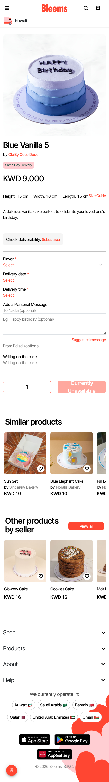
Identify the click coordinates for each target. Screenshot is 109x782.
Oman (88, 717)
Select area (50, 239)
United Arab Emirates (51, 717)
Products (14, 648)
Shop (9, 632)
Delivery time (16, 289)
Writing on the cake (20, 356)
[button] (6, 8)
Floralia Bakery (65, 487)
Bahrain (82, 704)
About (10, 664)
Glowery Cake (16, 588)
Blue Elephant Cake (66, 481)
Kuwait (21, 704)
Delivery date (16, 274)
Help (8, 680)
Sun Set (11, 481)
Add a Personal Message (25, 304)
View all (86, 526)
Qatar (15, 717)
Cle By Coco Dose (23, 154)
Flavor (10, 258)
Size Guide (97, 195)
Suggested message (89, 339)
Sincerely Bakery (21, 487)
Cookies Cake (62, 588)
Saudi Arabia (51, 704)
